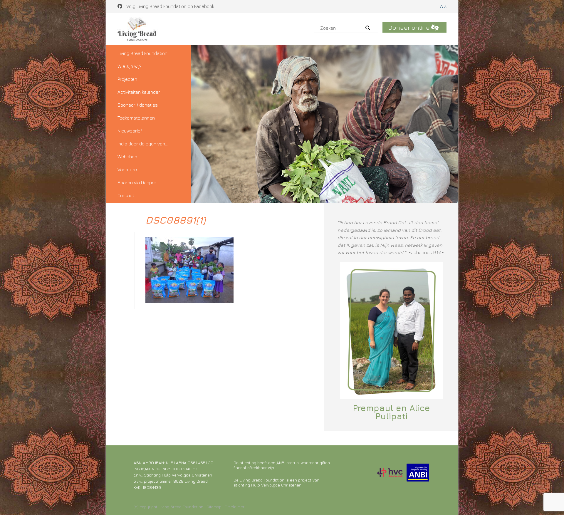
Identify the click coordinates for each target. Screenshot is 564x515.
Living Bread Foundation (142, 53)
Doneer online (409, 27)
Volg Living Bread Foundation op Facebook (169, 6)
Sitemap (214, 506)
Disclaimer (234, 506)
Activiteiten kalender (139, 92)
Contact (126, 195)
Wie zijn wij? (130, 66)
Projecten (127, 79)
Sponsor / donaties (138, 105)
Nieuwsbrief (130, 130)
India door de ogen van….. (143, 143)
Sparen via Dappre (137, 182)
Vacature (127, 169)
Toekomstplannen (136, 117)
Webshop (127, 156)
